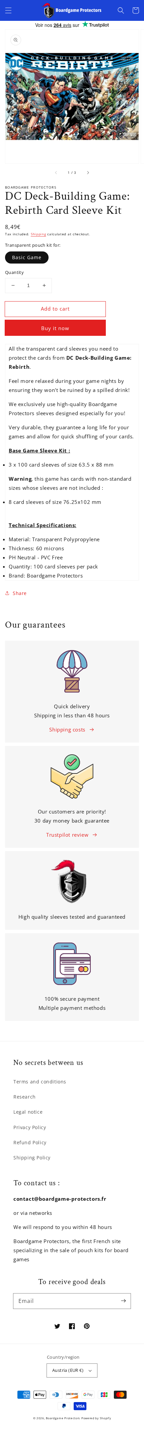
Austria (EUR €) (67, 1370)
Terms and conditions (39, 1081)
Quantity (14, 272)
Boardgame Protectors (63, 1418)
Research (24, 1097)
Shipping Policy (32, 1157)
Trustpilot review (67, 834)
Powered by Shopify (96, 1418)
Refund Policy (30, 1142)
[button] (8, 10)
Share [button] (20, 593)
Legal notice (28, 1112)
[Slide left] (56, 172)
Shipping (38, 234)
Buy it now (55, 328)
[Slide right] (87, 172)
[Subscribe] (123, 1301)
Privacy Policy (29, 1127)
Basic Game (27, 257)
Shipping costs (67, 729)
